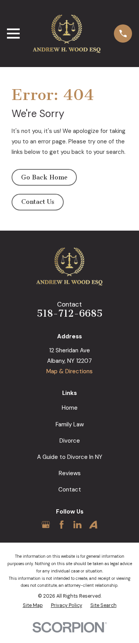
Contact (69, 489)
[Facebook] (62, 525)
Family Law (70, 424)
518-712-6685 (70, 313)
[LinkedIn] (77, 525)
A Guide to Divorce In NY (69, 457)
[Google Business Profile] (46, 525)
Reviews (70, 473)
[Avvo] (93, 525)
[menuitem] (33, 605)
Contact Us (37, 201)
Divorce (69, 441)
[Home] (67, 33)
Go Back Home (44, 177)
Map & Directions (69, 371)
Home (70, 408)
